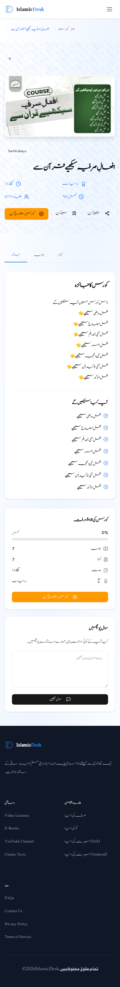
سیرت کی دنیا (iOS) (82, 841)
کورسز (63, 29)
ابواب (39, 255)
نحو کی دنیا (71, 828)
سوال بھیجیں (55, 699)
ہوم (73, 29)
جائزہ (16, 254)
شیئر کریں (94, 213)
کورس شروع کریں (21, 213)
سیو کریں (61, 213)
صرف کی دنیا (75, 815)
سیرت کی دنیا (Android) (86, 854)
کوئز (60, 255)
